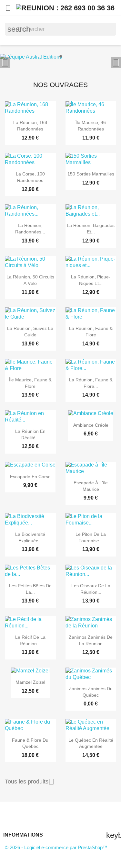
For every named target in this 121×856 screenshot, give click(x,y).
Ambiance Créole (90, 425)
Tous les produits (29, 782)
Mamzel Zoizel (30, 682)
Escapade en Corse (30, 476)
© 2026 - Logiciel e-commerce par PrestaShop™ (56, 847)
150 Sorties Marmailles (90, 173)
